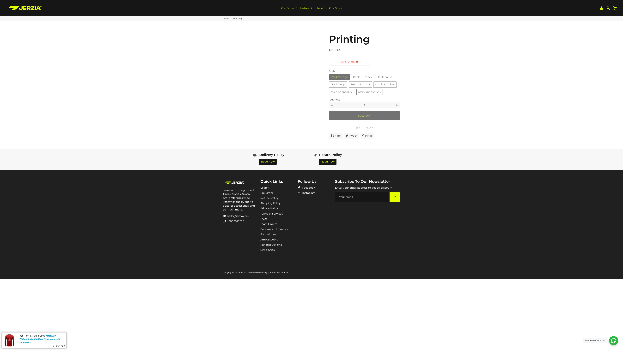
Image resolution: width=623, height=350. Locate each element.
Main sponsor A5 (342, 91)
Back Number (362, 77)
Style (332, 71)
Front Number (360, 84)
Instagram (309, 192)
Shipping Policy (270, 203)
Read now (268, 161)
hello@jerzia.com (237, 216)
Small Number (385, 84)
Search (264, 187)
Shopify (264, 272)
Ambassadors (269, 239)
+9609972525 (235, 221)
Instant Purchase (312, 8)
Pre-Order (288, 8)
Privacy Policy (269, 208)
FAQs (263, 218)
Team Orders (268, 224)
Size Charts (267, 249)
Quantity (334, 99)
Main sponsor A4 (369, 91)
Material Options (271, 244)
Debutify (283, 272)
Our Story (335, 8)
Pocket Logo (339, 77)
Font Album (268, 234)
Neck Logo (338, 84)
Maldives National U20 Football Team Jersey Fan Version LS (40, 339)
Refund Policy (269, 198)
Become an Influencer (274, 229)
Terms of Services (271, 213)
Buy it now (364, 127)
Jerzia (226, 18)
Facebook (308, 187)
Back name (384, 77)
